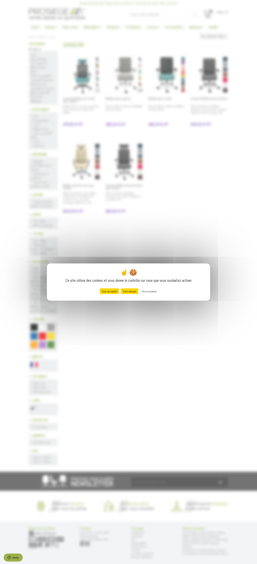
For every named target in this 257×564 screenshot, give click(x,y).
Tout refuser (129, 291)
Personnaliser (149, 291)
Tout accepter (109, 291)
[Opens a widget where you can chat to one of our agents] (13, 558)
